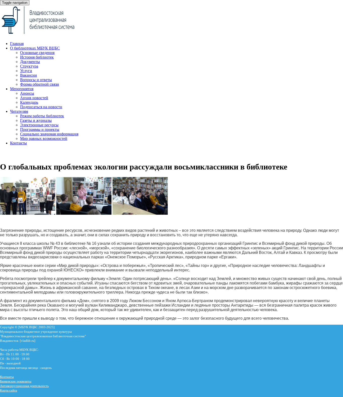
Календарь (29, 102)
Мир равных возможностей (43, 138)
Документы (30, 62)
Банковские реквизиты (15, 381)
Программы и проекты (39, 129)
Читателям (19, 111)
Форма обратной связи (39, 84)
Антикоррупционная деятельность (24, 386)
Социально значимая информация (49, 134)
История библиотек (37, 57)
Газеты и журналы (36, 120)
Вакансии (28, 75)
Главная (17, 43)
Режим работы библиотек (42, 116)
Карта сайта (8, 390)
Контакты (18, 143)
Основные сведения (37, 52)
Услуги (26, 71)
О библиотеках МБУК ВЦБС (35, 48)
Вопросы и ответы (36, 80)
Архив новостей (34, 98)
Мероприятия (21, 89)
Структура (29, 66)
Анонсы (27, 93)
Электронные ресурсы (39, 125)
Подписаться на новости (41, 107)
